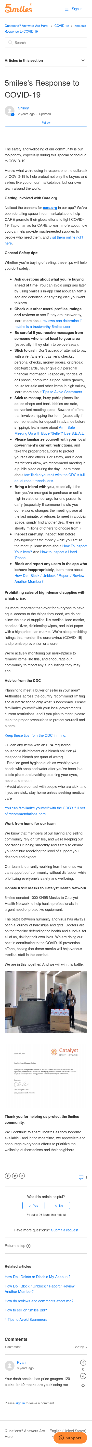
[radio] (33, 1205)
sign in (20, 1403)
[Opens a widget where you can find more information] (70, 1438)
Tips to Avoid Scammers (62, 391)
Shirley (23, 107)
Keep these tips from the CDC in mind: (35, 735)
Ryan (21, 1362)
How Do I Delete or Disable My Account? (37, 1276)
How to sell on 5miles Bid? (26, 1309)
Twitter (15, 1176)
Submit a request (64, 1229)
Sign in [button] (77, 8)
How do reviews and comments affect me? (39, 1300)
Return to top (15, 1245)
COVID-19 (61, 25)
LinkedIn (22, 1176)
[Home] (18, 11)
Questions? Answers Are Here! (27, 25)
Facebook (8, 1176)
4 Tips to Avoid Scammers (26, 1319)
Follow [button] (46, 122)
